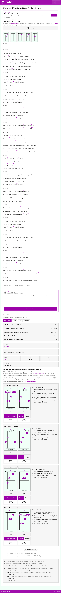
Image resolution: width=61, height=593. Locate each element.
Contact (58, 591)
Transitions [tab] (26, 320)
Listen (10, 411)
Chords (21, 416)
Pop (5, 359)
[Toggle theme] (54, 2)
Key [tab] (20, 320)
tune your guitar (15, 23)
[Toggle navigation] (58, 2)
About (54, 591)
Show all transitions (30, 549)
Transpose (55, 23)
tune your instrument (38, 373)
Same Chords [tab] (7, 320)
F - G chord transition (30, 381)
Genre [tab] (14, 320)
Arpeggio (27, 416)
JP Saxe (6, 346)
